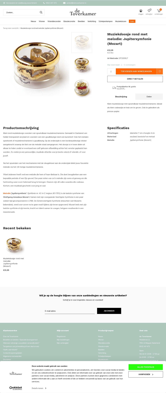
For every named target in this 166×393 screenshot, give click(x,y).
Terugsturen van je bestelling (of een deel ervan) (21, 346)
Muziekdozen (120, 21)
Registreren (61, 336)
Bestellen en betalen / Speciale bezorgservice (20, 340)
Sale (132, 21)
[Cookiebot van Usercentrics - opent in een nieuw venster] (15, 388)
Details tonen (37, 388)
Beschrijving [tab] (121, 96)
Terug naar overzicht (10, 28)
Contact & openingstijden (12, 353)
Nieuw (33, 21)
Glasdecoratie (69, 21)
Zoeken (41, 12)
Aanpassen (144, 374)
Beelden (81, 21)
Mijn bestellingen (63, 340)
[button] (88, 42)
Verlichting (91, 21)
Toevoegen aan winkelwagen (136, 71)
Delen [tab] (149, 96)
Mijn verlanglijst (62, 343)
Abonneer (109, 311)
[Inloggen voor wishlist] (160, 71)
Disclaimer (7, 359)
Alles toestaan (145, 367)
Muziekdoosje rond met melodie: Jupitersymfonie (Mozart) (13, 262)
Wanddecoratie (54, 21)
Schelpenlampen (106, 21)
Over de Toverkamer (10, 336)
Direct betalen (135, 79)
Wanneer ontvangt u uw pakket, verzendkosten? (21, 343)
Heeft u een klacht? (10, 350)
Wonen (42, 21)
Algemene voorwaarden (12, 356)
